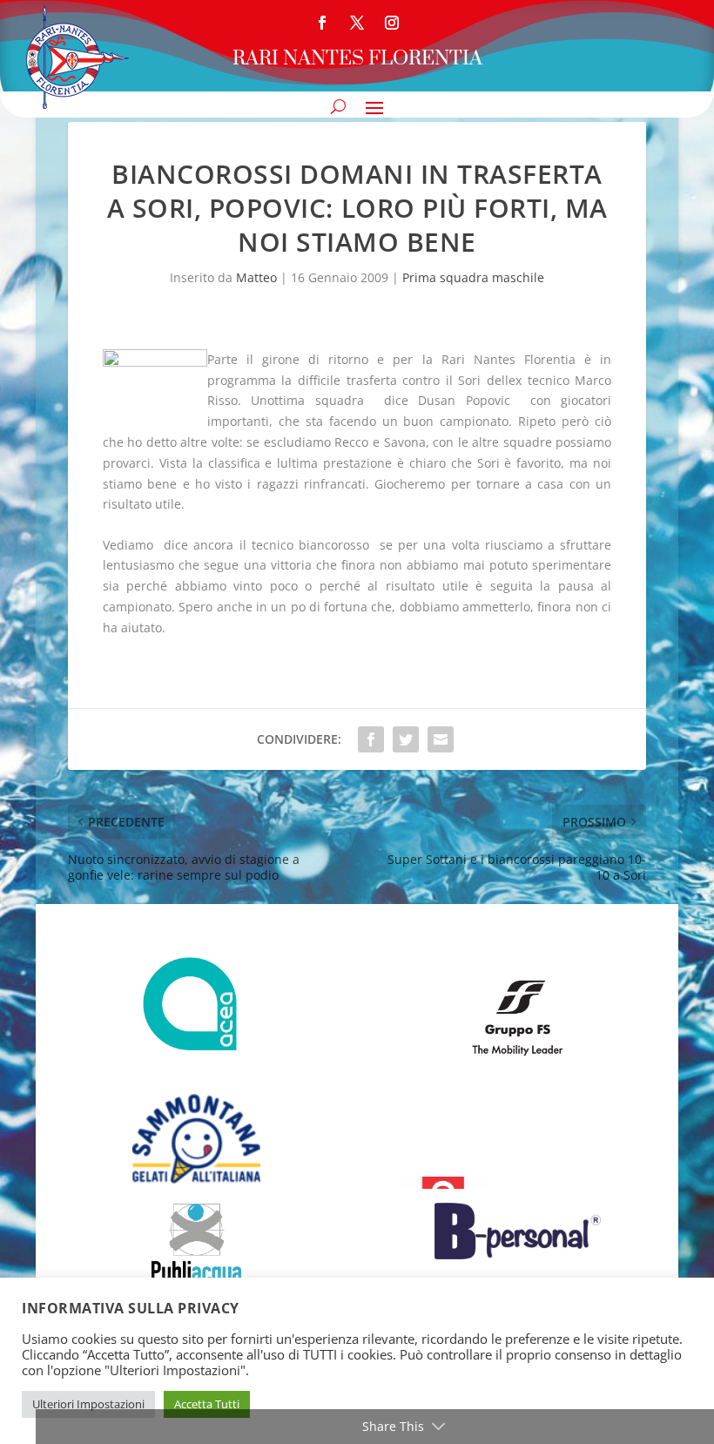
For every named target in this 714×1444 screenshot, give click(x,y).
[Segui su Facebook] (322, 23)
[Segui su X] (357, 23)
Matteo (256, 277)
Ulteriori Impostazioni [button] (88, 1404)
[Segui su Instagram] (392, 23)
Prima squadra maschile (473, 277)
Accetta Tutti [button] (206, 1404)
